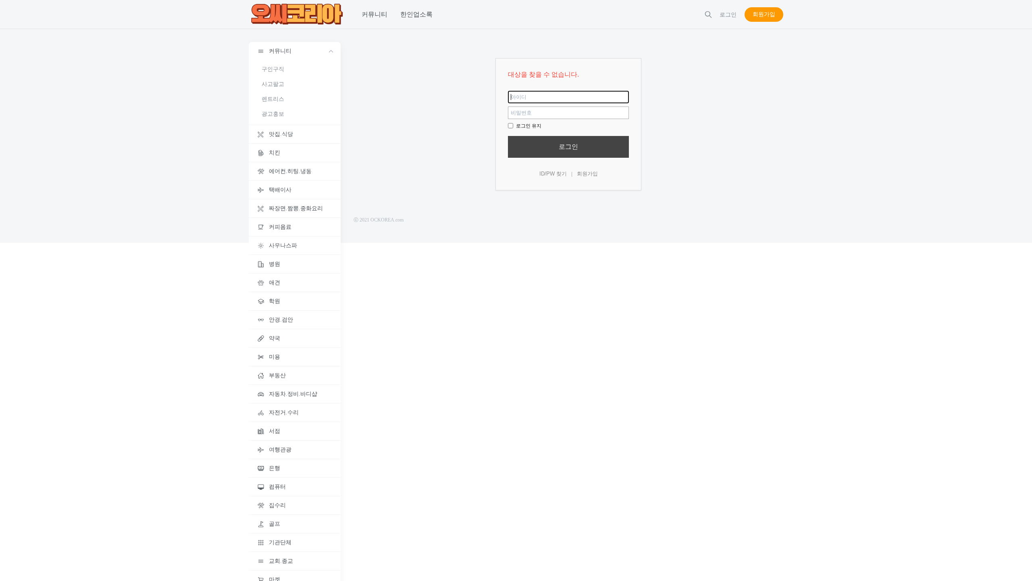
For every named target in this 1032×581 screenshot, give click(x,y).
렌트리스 (273, 99)
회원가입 (764, 14)
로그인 (568, 146)
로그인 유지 (528, 126)
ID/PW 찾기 (553, 174)
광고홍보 (273, 114)
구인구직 (273, 69)
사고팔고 (273, 84)
